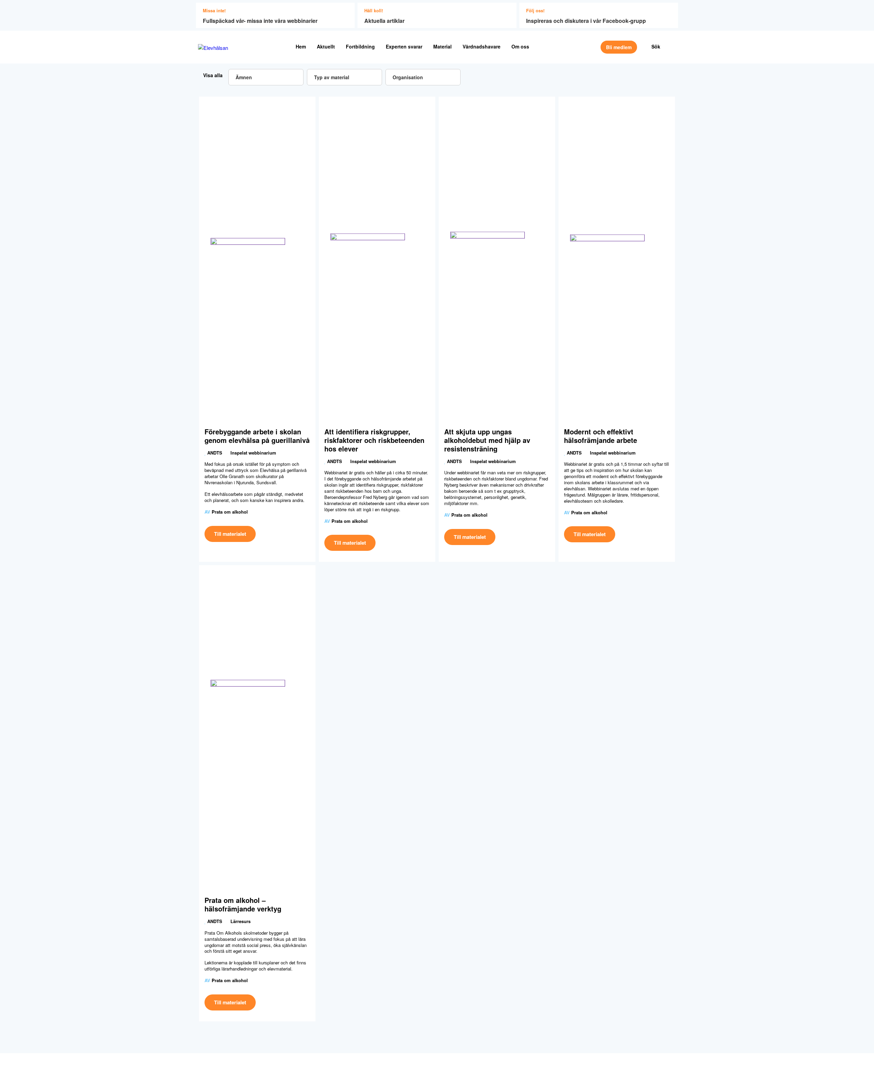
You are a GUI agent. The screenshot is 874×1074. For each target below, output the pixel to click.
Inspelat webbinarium (253, 452)
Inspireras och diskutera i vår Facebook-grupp (586, 21)
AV (207, 511)
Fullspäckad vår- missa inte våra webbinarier (260, 21)
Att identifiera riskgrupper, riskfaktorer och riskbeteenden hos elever (374, 440)
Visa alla (212, 75)
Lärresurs (240, 921)
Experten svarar (404, 46)
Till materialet (230, 534)
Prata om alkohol (230, 511)
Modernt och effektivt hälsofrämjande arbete (600, 436)
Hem (301, 46)
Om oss (520, 46)
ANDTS (214, 452)
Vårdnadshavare (482, 46)
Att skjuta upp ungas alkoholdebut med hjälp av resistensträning (487, 440)
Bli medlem (619, 47)
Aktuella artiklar (384, 21)
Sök (655, 46)
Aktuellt (326, 46)
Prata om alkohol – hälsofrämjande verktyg (243, 904)
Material (442, 46)
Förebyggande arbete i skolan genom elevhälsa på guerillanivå (257, 436)
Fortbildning (360, 46)
